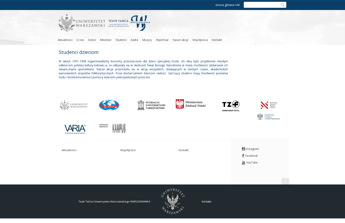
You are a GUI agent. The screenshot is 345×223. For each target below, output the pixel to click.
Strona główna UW (227, 5)
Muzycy (147, 40)
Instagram (252, 149)
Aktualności (65, 40)
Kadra (134, 40)
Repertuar (162, 40)
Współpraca (200, 40)
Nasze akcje (180, 40)
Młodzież (106, 40)
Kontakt (217, 40)
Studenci (121, 40)
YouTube (251, 162)
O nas (80, 40)
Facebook (251, 156)
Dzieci (92, 40)
